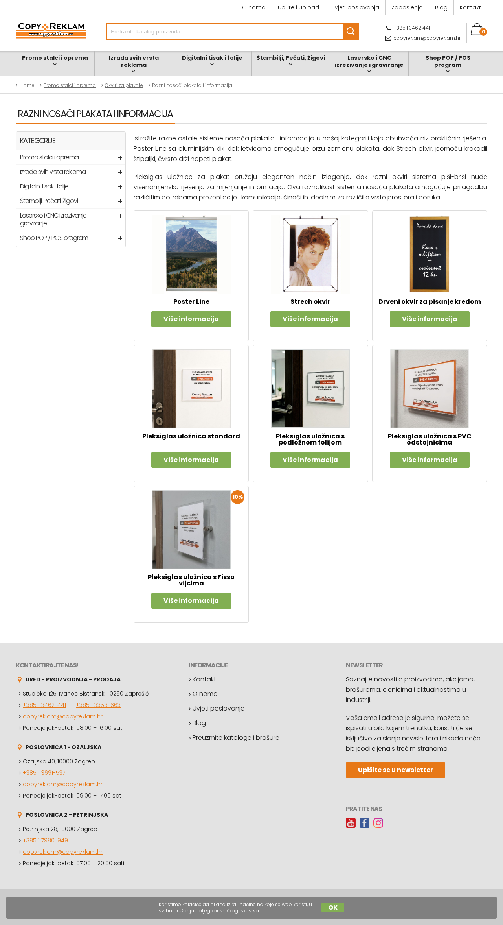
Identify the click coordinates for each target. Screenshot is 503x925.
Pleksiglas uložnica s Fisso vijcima (191, 580)
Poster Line (191, 301)
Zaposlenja (407, 7)
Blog (441, 7)
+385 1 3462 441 (412, 27)
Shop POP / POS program (448, 61)
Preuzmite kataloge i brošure (236, 737)
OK (333, 907)
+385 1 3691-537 (44, 773)
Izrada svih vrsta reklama (134, 61)
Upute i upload (298, 7)
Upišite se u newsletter (395, 769)
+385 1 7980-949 (45, 840)
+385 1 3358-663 (98, 705)
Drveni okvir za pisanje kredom (429, 301)
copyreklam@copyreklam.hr (427, 38)
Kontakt (470, 7)
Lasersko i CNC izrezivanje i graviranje (369, 61)
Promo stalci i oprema (55, 58)
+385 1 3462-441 (44, 705)
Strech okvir (310, 301)
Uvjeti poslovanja (355, 7)
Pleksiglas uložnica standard (191, 436)
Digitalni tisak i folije (212, 58)
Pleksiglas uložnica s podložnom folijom (310, 439)
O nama (254, 7)
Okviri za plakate (124, 85)
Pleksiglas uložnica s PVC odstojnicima (430, 439)
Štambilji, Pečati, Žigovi (291, 58)
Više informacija (191, 318)
